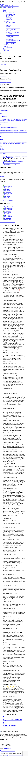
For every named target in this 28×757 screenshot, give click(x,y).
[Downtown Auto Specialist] (7, 7)
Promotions (6, 44)
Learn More (3, 64)
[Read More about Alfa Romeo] (8, 186)
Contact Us (6, 50)
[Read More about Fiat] (6, 197)
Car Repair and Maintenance (13, 28)
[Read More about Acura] (6, 185)
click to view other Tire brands (7, 222)
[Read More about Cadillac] (7, 192)
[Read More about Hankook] (7, 218)
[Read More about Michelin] (7, 219)
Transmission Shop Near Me (13, 40)
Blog (4, 49)
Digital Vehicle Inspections (12, 32)
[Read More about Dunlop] (7, 212)
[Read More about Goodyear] (7, 216)
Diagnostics (9, 30)
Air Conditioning (10, 22)
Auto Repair (6, 21)
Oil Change (9, 33)
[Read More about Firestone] (7, 215)
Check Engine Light (11, 29)
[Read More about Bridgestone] (8, 208)
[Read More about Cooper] (6, 211)
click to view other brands (6, 200)
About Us (5, 46)
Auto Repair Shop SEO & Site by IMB (18, 755)
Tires (4, 11)
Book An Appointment (13, 6)
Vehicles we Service (11, 42)
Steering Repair (10, 36)
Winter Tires (9, 19)
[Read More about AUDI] (6, 187)
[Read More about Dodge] (6, 196)
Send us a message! (13, 161)
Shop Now (2, 176)
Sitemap (6, 755)
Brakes (8, 26)
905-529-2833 (3, 6)
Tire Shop (8, 18)
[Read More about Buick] (6, 189)
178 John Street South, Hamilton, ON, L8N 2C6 (11, 163)
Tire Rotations (9, 39)
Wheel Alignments (10, 43)
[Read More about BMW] (6, 190)
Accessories (9, 24)
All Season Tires (10, 12)
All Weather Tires (10, 14)
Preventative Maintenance (12, 35)
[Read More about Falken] (6, 213)
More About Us (4, 110)
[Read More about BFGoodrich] (8, 206)
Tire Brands (9, 17)
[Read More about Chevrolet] (7, 193)
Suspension (9, 37)
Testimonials (9, 47)
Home (4, 10)
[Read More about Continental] (8, 209)
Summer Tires (9, 15)
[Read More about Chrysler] (7, 194)
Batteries (8, 25)
